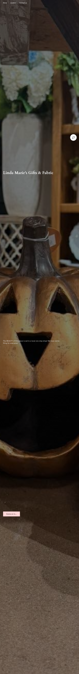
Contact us (23, 3)
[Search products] (73, 137)
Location (13, 3)
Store (5, 3)
